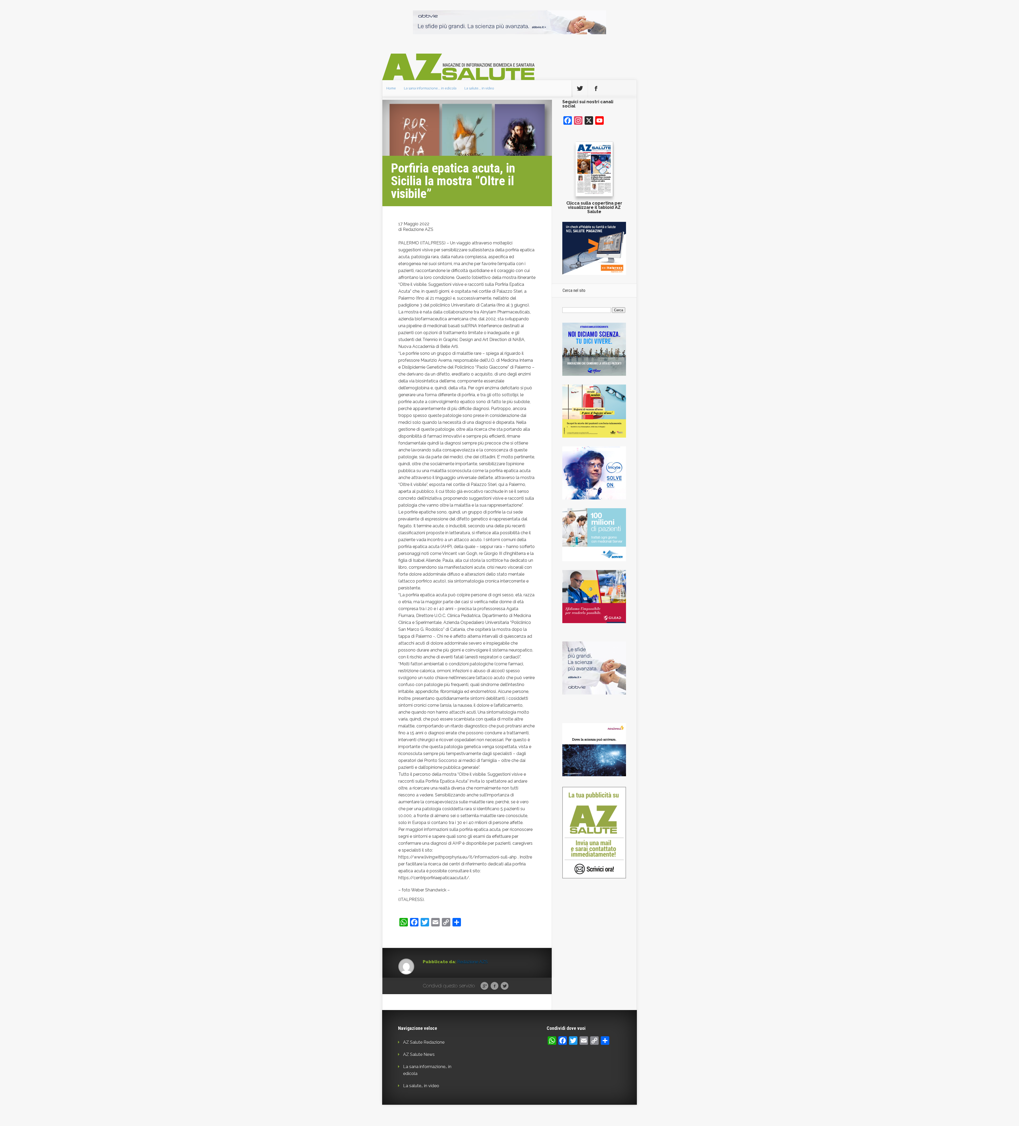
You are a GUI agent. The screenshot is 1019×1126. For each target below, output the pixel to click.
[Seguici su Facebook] (596, 88)
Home (391, 88)
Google (484, 986)
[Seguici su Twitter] (580, 88)
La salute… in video (479, 88)
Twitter (504, 986)
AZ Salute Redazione (423, 1042)
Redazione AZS (472, 961)
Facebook (494, 986)
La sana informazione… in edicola (430, 88)
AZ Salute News (419, 1054)
